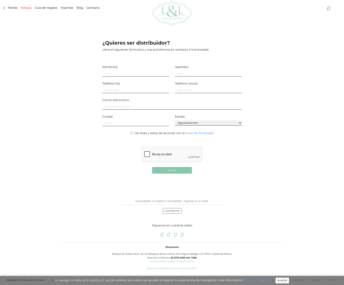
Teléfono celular (186, 83)
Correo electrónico (115, 100)
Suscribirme (172, 210)
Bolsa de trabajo (156, 268)
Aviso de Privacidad (257, 280)
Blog (79, 8)
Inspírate (67, 8)
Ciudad (107, 116)
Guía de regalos (46, 8)
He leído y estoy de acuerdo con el (174, 133)
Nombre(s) (110, 67)
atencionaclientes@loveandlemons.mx (172, 261)
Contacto (93, 8)
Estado (180, 116)
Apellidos (181, 67)
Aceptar (282, 280)
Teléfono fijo (111, 83)
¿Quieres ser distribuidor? (182, 268)
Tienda (12, 8)
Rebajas (26, 8)
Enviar (172, 170)
